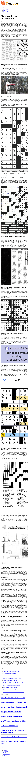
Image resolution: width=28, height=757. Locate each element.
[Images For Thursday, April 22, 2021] (14, 85)
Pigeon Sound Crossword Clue (10, 689)
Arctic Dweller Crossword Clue (11, 716)
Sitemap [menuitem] (5, 12)
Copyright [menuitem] (5, 9)
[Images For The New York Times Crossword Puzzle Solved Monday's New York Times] (14, 411)
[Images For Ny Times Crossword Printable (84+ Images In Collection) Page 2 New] (14, 50)
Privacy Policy (6, 754)
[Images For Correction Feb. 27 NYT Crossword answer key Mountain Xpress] (14, 315)
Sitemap (5, 755)
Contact (5, 750)
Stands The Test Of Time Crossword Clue (12, 671)
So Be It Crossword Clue (9, 726)
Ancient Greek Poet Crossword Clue (13, 702)
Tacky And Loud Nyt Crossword (10, 680)
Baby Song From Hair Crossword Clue (11, 685)
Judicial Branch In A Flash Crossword (14, 737)
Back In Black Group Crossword (10, 687)
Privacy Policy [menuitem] (6, 11)
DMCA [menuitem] (5, 10)
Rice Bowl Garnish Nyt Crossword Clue (12, 678)
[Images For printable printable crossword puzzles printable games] (14, 485)
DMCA (5, 752)
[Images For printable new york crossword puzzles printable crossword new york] (14, 544)
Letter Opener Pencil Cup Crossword (14, 707)
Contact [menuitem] (5, 7)
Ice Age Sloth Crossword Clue (11, 712)
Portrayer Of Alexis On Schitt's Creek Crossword (13, 692)
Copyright (5, 751)
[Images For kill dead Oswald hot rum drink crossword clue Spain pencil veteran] (14, 210)
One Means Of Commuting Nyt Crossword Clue (13, 682)
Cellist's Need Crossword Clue (9, 673)
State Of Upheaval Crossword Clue (13, 698)
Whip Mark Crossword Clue (9, 675)
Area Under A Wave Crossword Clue (13, 721)
